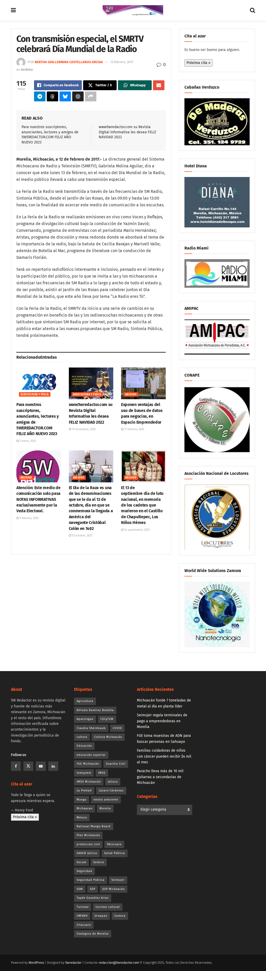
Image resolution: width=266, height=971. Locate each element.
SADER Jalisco (87, 853)
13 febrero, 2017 (122, 62)
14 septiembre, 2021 (136, 530)
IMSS (101, 773)
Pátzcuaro (114, 844)
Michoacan (84, 808)
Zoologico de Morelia (93, 933)
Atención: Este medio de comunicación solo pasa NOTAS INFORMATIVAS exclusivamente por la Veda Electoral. (38, 499)
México (82, 817)
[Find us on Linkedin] (53, 766)
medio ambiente (106, 799)
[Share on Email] (158, 85)
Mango (82, 799)
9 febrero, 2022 (28, 518)
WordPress (36, 963)
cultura (82, 737)
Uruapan (101, 915)
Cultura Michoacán (108, 737)
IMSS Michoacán (89, 781)
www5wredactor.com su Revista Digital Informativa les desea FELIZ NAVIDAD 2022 (127, 132)
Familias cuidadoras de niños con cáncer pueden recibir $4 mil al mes (164, 756)
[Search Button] (252, 10)
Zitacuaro (84, 925)
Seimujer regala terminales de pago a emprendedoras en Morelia (162, 721)
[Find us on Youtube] (41, 766)
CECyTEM (107, 719)
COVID (117, 728)
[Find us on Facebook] (16, 766)
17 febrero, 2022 (133, 429)
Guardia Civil (115, 763)
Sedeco (98, 862)
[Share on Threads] (52, 96)
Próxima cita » (198, 63)
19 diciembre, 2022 (83, 429)
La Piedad (84, 790)
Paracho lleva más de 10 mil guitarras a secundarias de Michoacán (160, 777)
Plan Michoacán (88, 835)
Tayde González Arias (93, 898)
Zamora (119, 915)
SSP (92, 889)
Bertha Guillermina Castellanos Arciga (69, 62)
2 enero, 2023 (27, 441)
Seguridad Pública (90, 880)
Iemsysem (84, 773)
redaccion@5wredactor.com (119, 963)
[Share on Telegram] (39, 96)
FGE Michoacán (88, 763)
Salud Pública (114, 853)
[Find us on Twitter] (28, 766)
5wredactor (73, 963)
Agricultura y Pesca (35, 394)
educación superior (91, 755)
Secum (81, 862)
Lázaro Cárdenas (111, 790)
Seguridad (84, 871)
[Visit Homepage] (133, 10)
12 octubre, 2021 (81, 535)
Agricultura (85, 701)
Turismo (83, 907)
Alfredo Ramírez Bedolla (95, 710)
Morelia (105, 808)
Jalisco (113, 781)
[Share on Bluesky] (65, 96)
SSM (80, 889)
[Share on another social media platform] (90, 96)
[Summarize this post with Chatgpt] (78, 96)
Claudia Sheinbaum (91, 728)
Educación (84, 745)
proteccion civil (88, 844)
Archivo (27, 69)
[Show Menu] (13, 10)
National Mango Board (94, 826)
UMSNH (82, 915)
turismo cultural (108, 907)
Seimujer (118, 880)
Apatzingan (85, 719)
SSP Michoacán (113, 889)
